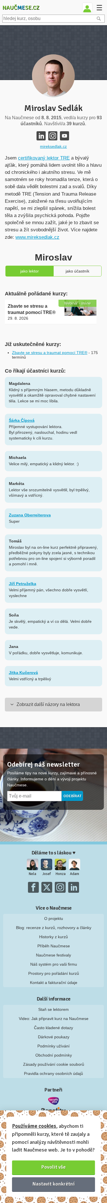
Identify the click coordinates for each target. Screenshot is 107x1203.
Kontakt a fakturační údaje (53, 982)
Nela (32, 874)
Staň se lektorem (53, 1009)
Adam (74, 874)
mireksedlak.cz (53, 146)
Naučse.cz (20, 7)
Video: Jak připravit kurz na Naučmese (53, 1018)
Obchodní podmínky (53, 1055)
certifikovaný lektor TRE (44, 158)
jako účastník (77, 271)
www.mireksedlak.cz (37, 237)
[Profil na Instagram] (52, 135)
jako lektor (29, 271)
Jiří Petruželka (22, 583)
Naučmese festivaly (53, 955)
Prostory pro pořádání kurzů (53, 973)
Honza (61, 874)
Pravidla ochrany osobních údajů (53, 1073)
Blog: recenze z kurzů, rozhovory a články (53, 927)
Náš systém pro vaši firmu (53, 964)
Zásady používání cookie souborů (53, 1064)
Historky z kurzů (53, 936)
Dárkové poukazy (53, 1037)
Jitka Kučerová (23, 672)
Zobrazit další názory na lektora (48, 704)
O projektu (53, 918)
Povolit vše (53, 1167)
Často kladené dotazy (53, 1027)
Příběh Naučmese (53, 946)
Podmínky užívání (53, 1046)
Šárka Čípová (22, 420)
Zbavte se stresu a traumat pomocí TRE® (49, 352)
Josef (46, 874)
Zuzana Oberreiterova (30, 515)
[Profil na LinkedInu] (41, 135)
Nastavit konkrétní (54, 1184)
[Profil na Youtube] (64, 135)
